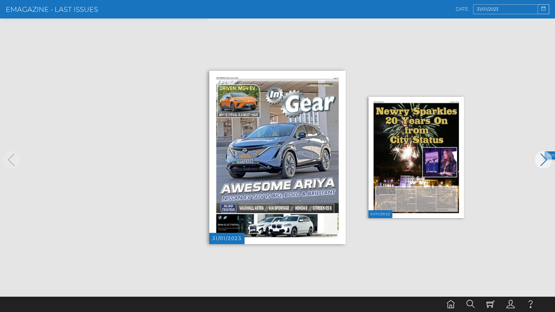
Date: (462, 9)
